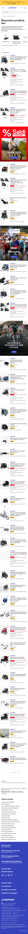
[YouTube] (8, 875)
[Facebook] (2, 875)
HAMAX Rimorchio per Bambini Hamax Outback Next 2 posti (17, 482)
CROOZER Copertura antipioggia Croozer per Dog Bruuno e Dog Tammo (18, 676)
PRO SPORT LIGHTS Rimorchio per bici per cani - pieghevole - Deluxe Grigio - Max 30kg (18, 599)
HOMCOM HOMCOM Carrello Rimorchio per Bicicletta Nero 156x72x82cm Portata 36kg (17, 528)
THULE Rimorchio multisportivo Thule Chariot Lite (17, 689)
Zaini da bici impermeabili (7, 825)
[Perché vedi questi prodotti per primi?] (2, 52)
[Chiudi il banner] (25, 3)
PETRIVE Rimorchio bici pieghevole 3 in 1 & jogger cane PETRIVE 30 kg (18, 91)
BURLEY (19, 788)
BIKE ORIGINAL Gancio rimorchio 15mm (18, 198)
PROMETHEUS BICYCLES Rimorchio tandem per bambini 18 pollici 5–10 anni (18, 613)
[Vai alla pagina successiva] (18, 772)
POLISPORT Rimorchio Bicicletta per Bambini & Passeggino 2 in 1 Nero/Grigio (18, 574)
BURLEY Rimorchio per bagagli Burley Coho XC (17, 451)
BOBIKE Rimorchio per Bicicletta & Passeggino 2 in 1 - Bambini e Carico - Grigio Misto (18, 745)
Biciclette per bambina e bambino (9, 819)
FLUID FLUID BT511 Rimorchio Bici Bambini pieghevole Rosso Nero (18, 628)
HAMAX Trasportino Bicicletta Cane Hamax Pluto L (17, 499)
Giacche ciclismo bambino (7, 837)
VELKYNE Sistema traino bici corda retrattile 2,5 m (18, 278)
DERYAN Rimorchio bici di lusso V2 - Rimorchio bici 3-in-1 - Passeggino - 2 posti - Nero (18, 181)
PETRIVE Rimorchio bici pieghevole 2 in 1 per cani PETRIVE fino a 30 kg (18, 305)
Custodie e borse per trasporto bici (16, 42)
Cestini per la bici (5, 817)
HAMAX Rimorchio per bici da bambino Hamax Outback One (17, 658)
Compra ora (14, 256)
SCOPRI (14, 351)
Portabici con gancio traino (8, 823)
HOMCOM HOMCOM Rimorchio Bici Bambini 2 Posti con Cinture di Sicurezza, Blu (18, 266)
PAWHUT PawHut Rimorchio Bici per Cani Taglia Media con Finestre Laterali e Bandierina (18, 292)
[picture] (4, 59)
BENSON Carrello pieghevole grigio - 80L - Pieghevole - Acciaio (18, 439)
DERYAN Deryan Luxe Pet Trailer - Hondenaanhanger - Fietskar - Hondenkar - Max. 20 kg (18, 465)
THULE (7, 788)
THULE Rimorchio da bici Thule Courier (17, 390)
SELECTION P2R (5, 789)
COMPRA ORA (14, 157)
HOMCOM (23, 788)
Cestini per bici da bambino (8, 802)
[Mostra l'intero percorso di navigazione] (1, 16)
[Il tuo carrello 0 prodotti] (25, 7)
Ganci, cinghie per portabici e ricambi (10, 806)
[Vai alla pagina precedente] (9, 772)
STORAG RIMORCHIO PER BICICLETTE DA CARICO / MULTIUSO (16, 361)
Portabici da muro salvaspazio (8, 813)
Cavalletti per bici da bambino (8, 827)
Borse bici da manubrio (7, 835)
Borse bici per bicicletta (7, 831)
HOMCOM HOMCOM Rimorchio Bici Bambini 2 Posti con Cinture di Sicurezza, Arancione (18, 167)
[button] (26, 79)
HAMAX (3, 788)
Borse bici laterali (5, 804)
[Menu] (3, 7)
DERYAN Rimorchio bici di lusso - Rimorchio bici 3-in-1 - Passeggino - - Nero (18, 71)
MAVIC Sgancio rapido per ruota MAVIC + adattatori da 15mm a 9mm (18, 644)
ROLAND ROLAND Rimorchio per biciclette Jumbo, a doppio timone (18, 759)
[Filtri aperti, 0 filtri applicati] (3, 49)
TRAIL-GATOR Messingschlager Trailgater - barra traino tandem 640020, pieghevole (18, 514)
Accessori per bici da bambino (8, 833)
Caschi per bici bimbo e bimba (8, 812)
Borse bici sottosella (6, 829)
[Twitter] (5, 875)
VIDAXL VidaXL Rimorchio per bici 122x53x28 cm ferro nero (18, 731)
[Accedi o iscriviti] (21, 7)
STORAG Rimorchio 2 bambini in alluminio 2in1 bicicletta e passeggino (18, 586)
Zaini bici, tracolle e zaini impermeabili (10, 821)
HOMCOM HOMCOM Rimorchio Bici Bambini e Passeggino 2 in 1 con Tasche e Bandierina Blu (18, 58)
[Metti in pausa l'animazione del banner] (23, 3)
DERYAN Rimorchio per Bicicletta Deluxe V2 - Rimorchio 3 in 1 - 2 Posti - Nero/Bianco (18, 111)
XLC (15, 788)
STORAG (12, 788)
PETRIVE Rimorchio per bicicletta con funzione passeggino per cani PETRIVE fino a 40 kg (18, 214)
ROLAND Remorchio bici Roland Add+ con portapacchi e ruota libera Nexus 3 (18, 703)
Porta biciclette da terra (7, 810)
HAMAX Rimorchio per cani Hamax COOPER (18, 424)
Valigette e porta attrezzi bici (8, 839)
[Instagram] (11, 875)
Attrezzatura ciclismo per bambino (9, 808)
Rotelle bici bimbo (5, 815)
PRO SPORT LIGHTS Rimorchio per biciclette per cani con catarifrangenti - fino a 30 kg (18, 377)
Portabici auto (6, 41)
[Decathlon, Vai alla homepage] (12, 7)
